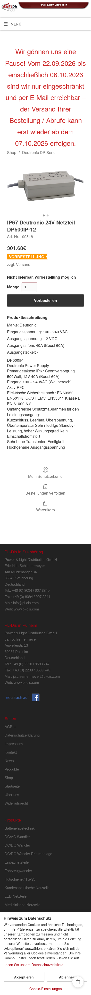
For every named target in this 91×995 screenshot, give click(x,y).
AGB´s (10, 727)
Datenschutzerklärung (22, 735)
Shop (11, 152)
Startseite (12, 786)
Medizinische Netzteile (22, 905)
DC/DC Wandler (17, 845)
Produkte (12, 769)
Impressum (14, 744)
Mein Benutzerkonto (45, 476)
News (9, 761)
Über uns (12, 795)
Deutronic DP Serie (39, 152)
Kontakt (11, 752)
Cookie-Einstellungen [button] (45, 988)
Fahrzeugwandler (18, 871)
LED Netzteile (15, 896)
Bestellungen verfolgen (45, 492)
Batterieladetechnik (20, 828)
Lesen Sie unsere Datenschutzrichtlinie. (34, 964)
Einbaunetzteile (17, 862)
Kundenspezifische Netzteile (27, 888)
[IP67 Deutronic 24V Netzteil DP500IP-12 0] (45, 186)
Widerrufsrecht (16, 803)
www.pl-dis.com (26, 609)
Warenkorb (45, 509)
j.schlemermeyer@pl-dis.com (36, 676)
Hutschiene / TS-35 (20, 879)
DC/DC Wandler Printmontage (28, 854)
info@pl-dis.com (26, 603)
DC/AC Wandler (17, 837)
